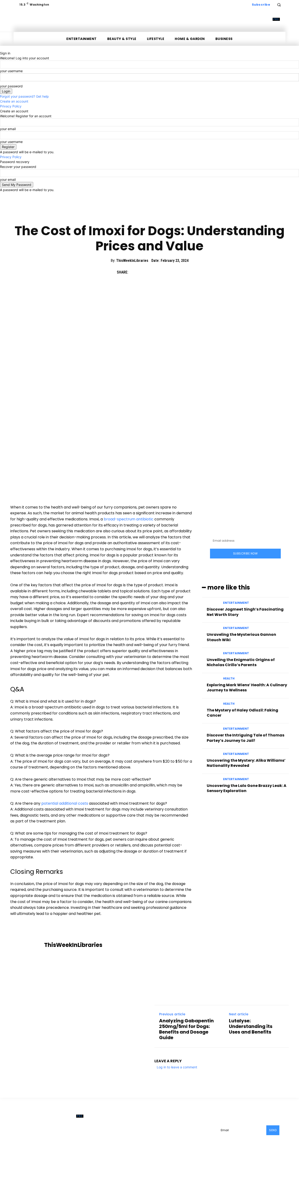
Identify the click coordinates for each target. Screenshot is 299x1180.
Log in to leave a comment (177, 1067)
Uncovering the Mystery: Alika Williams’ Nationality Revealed (246, 763)
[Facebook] (134, 272)
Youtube (190, 1136)
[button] (279, 4)
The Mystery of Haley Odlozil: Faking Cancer (242, 712)
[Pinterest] (155, 272)
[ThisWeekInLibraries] (28, 945)
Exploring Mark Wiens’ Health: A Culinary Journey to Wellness (247, 687)
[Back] (1, 48)
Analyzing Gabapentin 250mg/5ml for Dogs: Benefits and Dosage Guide (186, 1029)
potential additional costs (64, 803)
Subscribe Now (245, 553)
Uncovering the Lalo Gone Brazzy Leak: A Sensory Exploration (246, 788)
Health (229, 678)
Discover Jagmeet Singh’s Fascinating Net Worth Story (245, 612)
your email (8, 129)
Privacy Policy (10, 106)
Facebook (170, 1129)
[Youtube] (179, 1136)
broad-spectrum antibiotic (128, 519)
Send (273, 1130)
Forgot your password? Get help (24, 96)
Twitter (167, 1136)
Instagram (196, 1129)
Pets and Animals (149, 215)
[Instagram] (184, 1129)
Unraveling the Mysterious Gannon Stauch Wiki (241, 637)
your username (11, 71)
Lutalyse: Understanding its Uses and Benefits (250, 1026)
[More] (177, 272)
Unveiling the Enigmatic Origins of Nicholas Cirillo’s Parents (241, 662)
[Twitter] (145, 272)
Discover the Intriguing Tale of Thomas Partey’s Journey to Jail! (245, 737)
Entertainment (236, 602)
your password (11, 86)
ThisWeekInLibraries (132, 260)
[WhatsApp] (166, 272)
